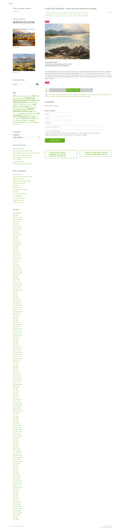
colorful (15, 105)
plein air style (72, 15)
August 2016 (16, 260)
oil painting (58, 15)
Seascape (77, 15)
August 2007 (16, 463)
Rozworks (15, 191)
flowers (18, 107)
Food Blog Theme (107, 526)
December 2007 (17, 455)
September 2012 (17, 335)
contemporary (104, 94)
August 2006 (16, 489)
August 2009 (16, 412)
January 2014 (17, 303)
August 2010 (16, 386)
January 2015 (17, 281)
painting (73, 96)
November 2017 (17, 243)
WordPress (109, 527)
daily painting (63, 14)
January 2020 (17, 226)
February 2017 (17, 253)
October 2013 (17, 309)
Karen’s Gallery (17, 159)
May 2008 (15, 444)
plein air (19, 118)
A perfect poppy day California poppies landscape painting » (96, 153)
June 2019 (16, 232)
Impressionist (75, 14)
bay (56, 94)
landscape (26, 111)
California (48, 12)
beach (60, 94)
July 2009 (15, 414)
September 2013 (17, 311)
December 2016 (17, 258)
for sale (49, 96)
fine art (67, 14)
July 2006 (15, 491)
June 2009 (16, 416)
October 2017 (17, 245)
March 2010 (16, 397)
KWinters (86, 14)
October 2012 (17, 333)
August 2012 (16, 337)
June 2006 (16, 493)
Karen (46, 17)
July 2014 (15, 292)
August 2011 (16, 361)
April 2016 (15, 264)
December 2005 (17, 506)
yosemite (18, 124)
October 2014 (17, 288)
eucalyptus (30, 104)
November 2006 (17, 483)
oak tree (29, 114)
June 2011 (16, 365)
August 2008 (16, 438)
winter (14, 124)
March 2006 (16, 500)
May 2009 (15, 418)
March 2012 (16, 346)
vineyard (29, 122)
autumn (24, 96)
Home (11, 3)
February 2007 (17, 476)
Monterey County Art (52, 15)
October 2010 (17, 382)
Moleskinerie (16, 187)
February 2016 (17, 268)
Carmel (53, 14)
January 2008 (17, 453)
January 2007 (17, 478)
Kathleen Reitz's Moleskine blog (22, 181)
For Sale (70, 14)
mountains (21, 114)
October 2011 (16, 356)
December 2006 (17, 481)
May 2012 (15, 341)
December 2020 (17, 219)
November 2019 (17, 228)
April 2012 (15, 343)
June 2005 (16, 519)
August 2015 (16, 275)
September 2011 (17, 358)
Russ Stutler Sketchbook (20, 193)
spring (32, 120)
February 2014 (17, 301)
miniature (15, 113)
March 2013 (16, 322)
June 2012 (16, 339)
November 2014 (17, 286)
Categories (16, 134)
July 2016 (15, 262)
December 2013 (17, 305)
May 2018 (15, 236)
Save (48, 21)
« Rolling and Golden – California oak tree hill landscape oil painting (58, 154)
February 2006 (17, 502)
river (14, 120)
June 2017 (16, 247)
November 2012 (17, 331)
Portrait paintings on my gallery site (23, 163)
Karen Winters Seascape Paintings (22, 155)
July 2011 (15, 363)
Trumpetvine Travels (18, 200)
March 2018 (16, 241)
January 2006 (17, 504)
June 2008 (16, 442)
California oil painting (80, 12)
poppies (38, 118)
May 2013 (15, 318)
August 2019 (16, 230)
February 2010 (17, 399)
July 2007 (15, 466)
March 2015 (16, 279)
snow (28, 120)
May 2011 (15, 367)
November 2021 (17, 217)
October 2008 (17, 433)
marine (46, 15)
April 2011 (15, 369)
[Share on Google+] (82, 90)
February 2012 (17, 348)
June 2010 (16, 391)
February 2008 (17, 451)
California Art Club (54, 12)
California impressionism (62, 12)
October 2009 (17, 408)
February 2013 (17, 324)
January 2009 (17, 427)
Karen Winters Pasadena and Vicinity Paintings (26, 153)
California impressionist (72, 12)
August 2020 (16, 221)
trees (25, 122)
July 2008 (15, 440)
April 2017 (15, 249)
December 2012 (17, 328)
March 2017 (16, 251)
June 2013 (16, 316)
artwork (53, 94)
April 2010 (15, 395)
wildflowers (35, 122)
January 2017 (17, 256)
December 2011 (17, 352)
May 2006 (15, 496)
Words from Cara (18, 202)
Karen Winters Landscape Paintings (23, 151)
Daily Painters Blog (18, 178)
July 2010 (15, 388)
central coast (57, 14)
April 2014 (15, 296)
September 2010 (17, 384)
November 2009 (17, 406)
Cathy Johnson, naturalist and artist (23, 176)
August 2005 (16, 515)
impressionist (21, 109)
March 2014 (16, 298)
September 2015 (17, 273)
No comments (109, 12)
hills (14, 109)
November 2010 (17, 380)
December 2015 (17, 271)
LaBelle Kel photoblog (19, 183)
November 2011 (17, 354)
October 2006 (17, 485)
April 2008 (15, 446)
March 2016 (16, 266)
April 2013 (15, 320)
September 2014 (17, 290)
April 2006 (15, 498)
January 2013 (17, 326)
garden (31, 107)
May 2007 (15, 470)
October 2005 (17, 511)
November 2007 (17, 457)
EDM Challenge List (18, 148)
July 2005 (15, 517)
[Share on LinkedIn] (87, 90)
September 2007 (17, 461)
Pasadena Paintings (18, 161)
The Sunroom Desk (18, 198)
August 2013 (16, 313)
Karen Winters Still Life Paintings (22, 157)
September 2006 (17, 487)
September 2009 (17, 410)
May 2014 (15, 294)
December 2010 (17, 378)
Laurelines (16, 185)
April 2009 (15, 421)
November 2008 (17, 431)
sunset (21, 122)
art (49, 94)
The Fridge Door (17, 196)
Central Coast (96, 94)
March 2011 (16, 371)
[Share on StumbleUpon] (91, 90)
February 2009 (17, 425)
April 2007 (15, 472)
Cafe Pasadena (17, 174)
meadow (34, 111)
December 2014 (17, 283)
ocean (62, 96)
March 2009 (16, 423)
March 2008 (16, 448)
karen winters (56, 96)
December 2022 (17, 213)
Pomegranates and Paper (20, 189)
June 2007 (16, 468)
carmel (89, 94)
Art (45, 12)
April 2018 (15, 238)
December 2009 (17, 403)
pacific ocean (63, 15)
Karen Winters (81, 14)
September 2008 (17, 436)
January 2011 (16, 376)
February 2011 (17, 373)
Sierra (24, 120)
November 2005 (17, 508)
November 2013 (17, 307)
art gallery (19, 96)
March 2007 (16, 474)
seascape (87, 96)
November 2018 (17, 234)
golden (35, 107)
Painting (67, 15)
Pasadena (32, 116)
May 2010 (15, 393)
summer (16, 122)
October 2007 (17, 459)
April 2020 (15, 223)
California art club (67, 94)
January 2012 (17, 350)
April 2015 (15, 277)
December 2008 (17, 429)
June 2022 (16, 215)
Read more (16, 11)
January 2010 (17, 401)
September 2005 (17, 513)
